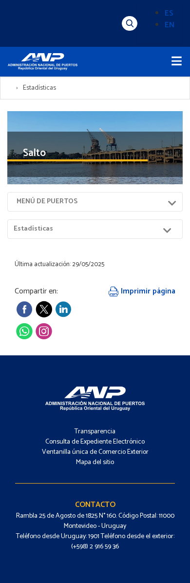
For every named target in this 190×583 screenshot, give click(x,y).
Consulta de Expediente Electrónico (95, 441)
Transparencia (95, 431)
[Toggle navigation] (176, 62)
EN (169, 25)
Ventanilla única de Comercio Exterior (95, 452)
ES (169, 13)
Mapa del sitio (95, 462)
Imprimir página (147, 291)
